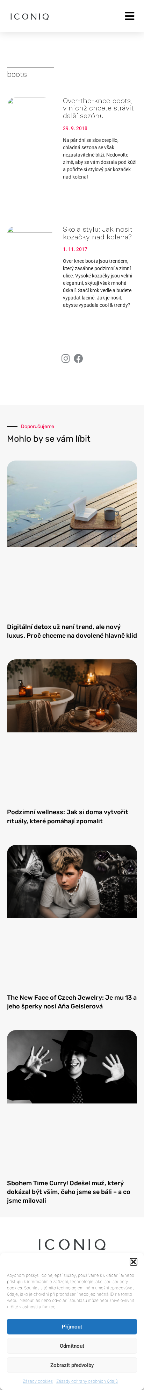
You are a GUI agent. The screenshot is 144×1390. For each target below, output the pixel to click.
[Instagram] (65, 358)
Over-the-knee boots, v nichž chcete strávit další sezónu (98, 108)
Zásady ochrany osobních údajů (87, 1381)
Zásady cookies (38, 1381)
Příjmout (72, 1327)
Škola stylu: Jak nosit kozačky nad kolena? (97, 233)
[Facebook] (78, 358)
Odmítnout (72, 1346)
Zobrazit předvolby (72, 1365)
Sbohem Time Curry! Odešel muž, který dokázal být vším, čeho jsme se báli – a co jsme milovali (68, 1191)
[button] (133, 1261)
